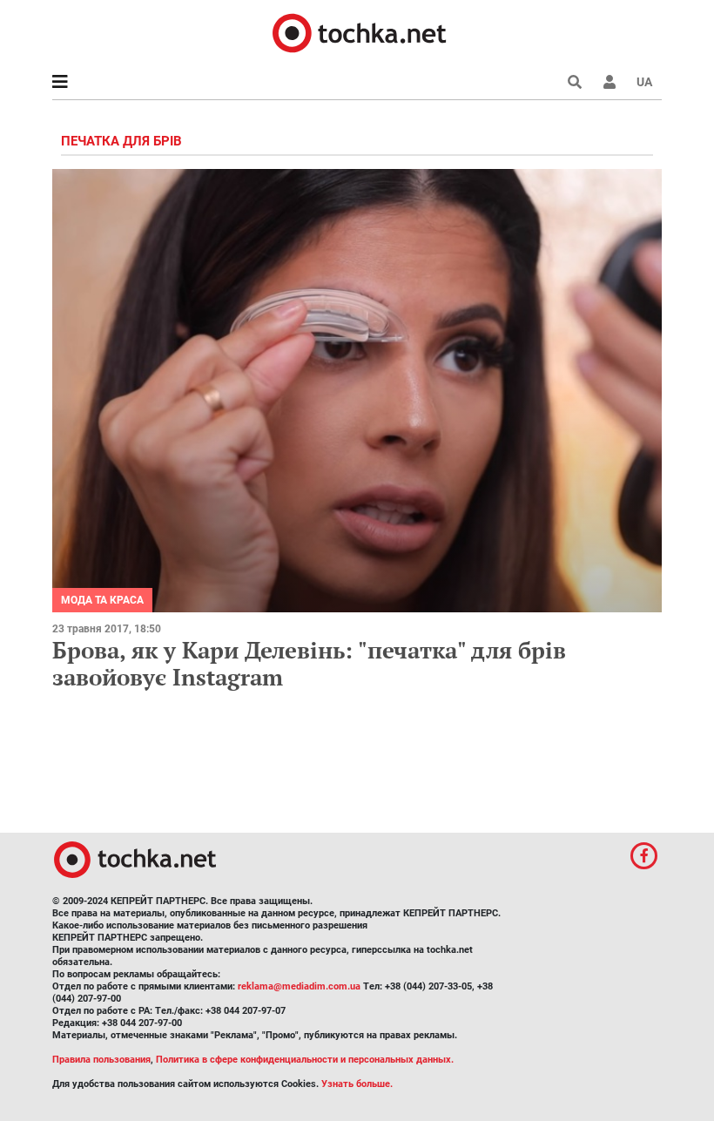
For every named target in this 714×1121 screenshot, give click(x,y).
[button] (609, 82)
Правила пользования (101, 1059)
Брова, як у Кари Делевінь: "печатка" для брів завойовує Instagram (309, 663)
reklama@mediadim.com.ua (299, 986)
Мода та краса (102, 600)
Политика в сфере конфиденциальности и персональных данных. (305, 1059)
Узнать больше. (357, 1084)
